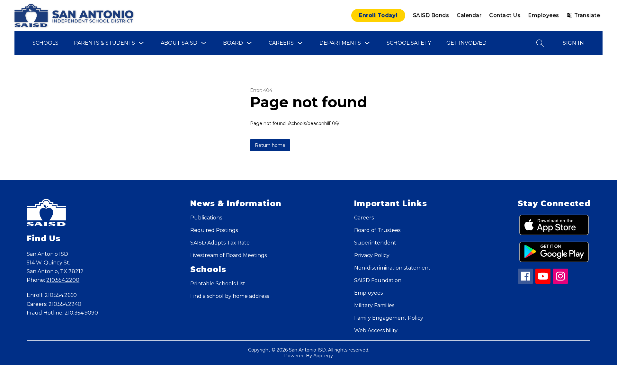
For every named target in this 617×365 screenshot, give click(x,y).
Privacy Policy (371, 255)
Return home (270, 145)
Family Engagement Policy (388, 318)
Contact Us (504, 15)
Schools (45, 43)
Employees (543, 15)
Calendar (469, 15)
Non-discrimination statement (392, 268)
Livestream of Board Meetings (228, 255)
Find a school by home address (229, 296)
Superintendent (375, 243)
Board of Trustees (377, 230)
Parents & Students (104, 43)
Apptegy (323, 356)
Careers (281, 43)
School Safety (409, 43)
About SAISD (179, 43)
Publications (206, 218)
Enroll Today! (378, 15)
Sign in (573, 43)
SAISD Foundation (377, 280)
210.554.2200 (62, 280)
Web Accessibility (376, 330)
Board (233, 43)
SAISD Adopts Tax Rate (220, 243)
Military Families (374, 305)
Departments (340, 43)
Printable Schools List (217, 283)
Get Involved (466, 43)
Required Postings (214, 230)
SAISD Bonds (431, 15)
